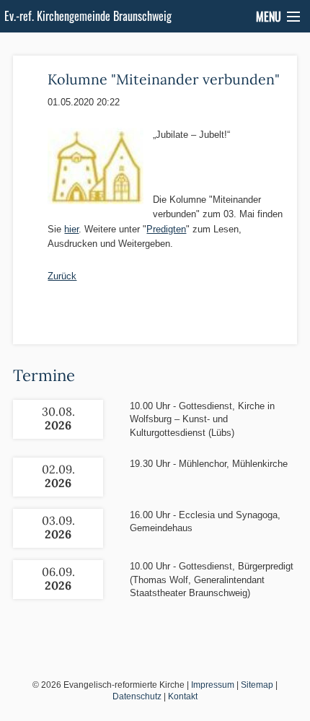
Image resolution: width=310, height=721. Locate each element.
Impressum (212, 685)
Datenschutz (136, 696)
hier (71, 229)
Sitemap (257, 685)
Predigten (166, 229)
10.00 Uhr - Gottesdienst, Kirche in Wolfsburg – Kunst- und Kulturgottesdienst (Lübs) (202, 419)
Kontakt (183, 696)
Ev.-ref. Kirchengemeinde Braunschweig (88, 16)
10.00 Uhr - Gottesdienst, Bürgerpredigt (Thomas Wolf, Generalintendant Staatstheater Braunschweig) (211, 579)
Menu (268, 16)
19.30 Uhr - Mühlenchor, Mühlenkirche (209, 463)
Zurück (62, 276)
